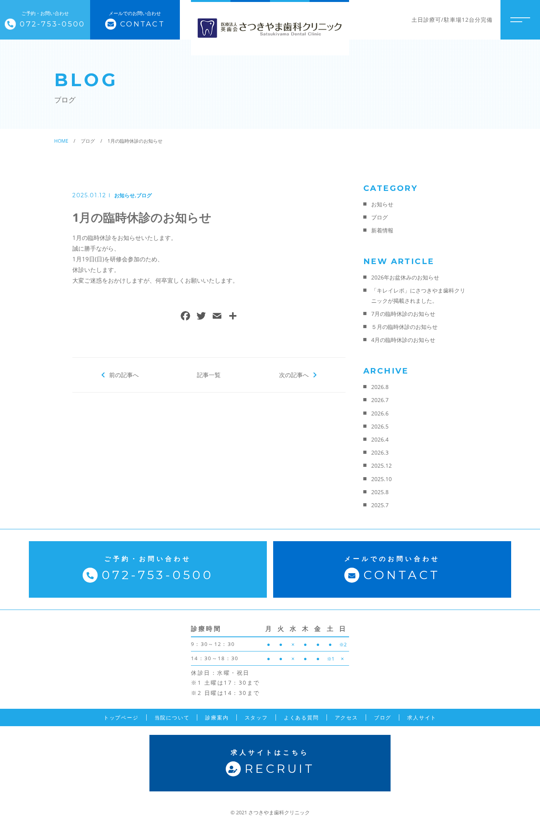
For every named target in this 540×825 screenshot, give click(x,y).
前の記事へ (124, 375)
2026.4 (380, 439)
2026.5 (380, 426)
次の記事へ (294, 375)
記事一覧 (209, 375)
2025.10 (381, 479)
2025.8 (380, 492)
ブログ (144, 195)
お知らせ (124, 195)
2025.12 (381, 465)
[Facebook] (185, 317)
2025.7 (380, 505)
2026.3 (380, 452)
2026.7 (380, 400)
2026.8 (380, 387)
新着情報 (382, 230)
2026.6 (380, 413)
